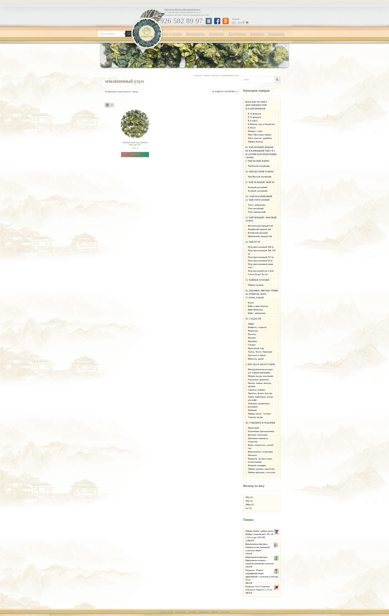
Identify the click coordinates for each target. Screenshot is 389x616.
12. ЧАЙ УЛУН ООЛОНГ (257, 200)
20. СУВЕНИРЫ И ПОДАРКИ (260, 423)
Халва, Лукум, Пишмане (260, 352)
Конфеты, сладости (257, 327)
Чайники (252, 410)
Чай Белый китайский (259, 166)
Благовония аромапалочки (261, 431)
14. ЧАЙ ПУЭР (252, 242)
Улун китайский (255, 208)
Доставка (237, 33)
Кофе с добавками (256, 313)
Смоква (251, 345)
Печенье (252, 338)
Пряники (252, 341)
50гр (247, 501)
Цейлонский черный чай (260, 236)
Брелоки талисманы (258, 435)
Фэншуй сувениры (257, 465)
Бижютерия (253, 428)
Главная (197, 76)
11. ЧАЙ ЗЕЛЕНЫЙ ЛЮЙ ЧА (260, 182)
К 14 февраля (254, 114)
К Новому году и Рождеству (261, 124)
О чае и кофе (170, 33)
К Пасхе (252, 128)
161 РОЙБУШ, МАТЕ (255, 294)
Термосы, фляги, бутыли (260, 393)
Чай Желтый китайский (259, 177)
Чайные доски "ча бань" (260, 414)
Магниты (252, 455)
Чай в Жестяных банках (259, 135)
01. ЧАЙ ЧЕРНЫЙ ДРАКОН (259, 147)
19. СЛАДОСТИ (253, 319)
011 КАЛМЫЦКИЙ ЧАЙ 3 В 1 (260, 151)
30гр (247, 497)
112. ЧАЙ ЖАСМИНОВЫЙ (258, 196)
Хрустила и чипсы (257, 355)
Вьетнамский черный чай (260, 226)
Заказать (276, 33)
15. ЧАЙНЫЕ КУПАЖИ (257, 280)
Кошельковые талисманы (260, 452)
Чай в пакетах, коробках (260, 138)
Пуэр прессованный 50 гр (260, 261)
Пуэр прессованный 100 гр (261, 247)
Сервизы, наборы (256, 390)
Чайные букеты (255, 142)
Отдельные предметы (258, 380)
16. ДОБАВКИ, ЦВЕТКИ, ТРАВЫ (261, 291)
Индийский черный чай (259, 229)
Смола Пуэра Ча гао (258, 274)
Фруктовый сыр (256, 348)
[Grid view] (107, 105)
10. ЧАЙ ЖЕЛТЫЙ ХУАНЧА (259, 172)
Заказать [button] (135, 154)
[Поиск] (129, 34)
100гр (248, 504)
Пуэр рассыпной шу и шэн (261, 271)
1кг (247, 508)
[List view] (112, 105)
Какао (251, 303)
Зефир (251, 324)
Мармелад (253, 331)
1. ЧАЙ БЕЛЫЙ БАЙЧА (257, 161)
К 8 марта (253, 121)
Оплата (257, 33)
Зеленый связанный (257, 191)
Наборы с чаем (255, 131)
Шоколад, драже (256, 359)
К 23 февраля (254, 117)
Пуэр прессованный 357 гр (261, 257)
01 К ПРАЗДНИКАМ (255, 109)
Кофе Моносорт (255, 310)
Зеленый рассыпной (257, 187)
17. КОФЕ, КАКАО (254, 298)
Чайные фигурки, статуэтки (261, 472)
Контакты (195, 33)
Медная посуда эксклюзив (260, 376)
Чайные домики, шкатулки (261, 469)
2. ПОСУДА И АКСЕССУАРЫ (260, 364)
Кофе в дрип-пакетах (258, 306)
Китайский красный (258, 233)
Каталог (216, 33)
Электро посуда (255, 417)
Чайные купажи (255, 285)
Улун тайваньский (257, 212)
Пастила (252, 334)
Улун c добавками (256, 205)
